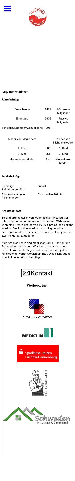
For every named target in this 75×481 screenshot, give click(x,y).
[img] (37, 40)
